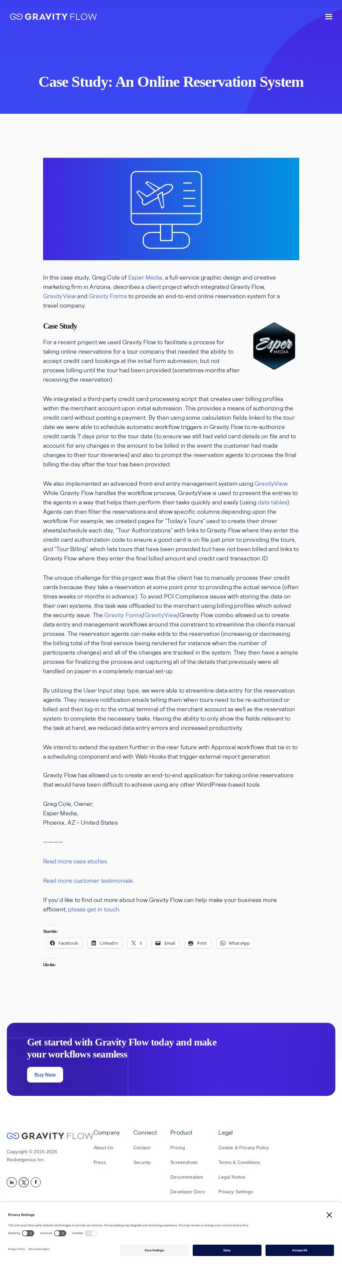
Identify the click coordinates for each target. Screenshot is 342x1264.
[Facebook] (37, 1182)
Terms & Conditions (239, 1162)
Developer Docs (187, 1191)
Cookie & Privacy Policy (243, 1147)
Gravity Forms (108, 297)
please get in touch (93, 910)
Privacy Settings (235, 1191)
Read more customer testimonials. (88, 881)
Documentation (186, 1177)
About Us (103, 1147)
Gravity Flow (53, 17)
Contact (141, 1147)
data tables (273, 503)
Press (100, 1162)
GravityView (59, 297)
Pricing (177, 1147)
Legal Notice (231, 1177)
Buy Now (45, 1075)
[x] (25, 1182)
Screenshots (183, 1162)
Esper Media (145, 278)
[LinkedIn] (13, 1182)
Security (142, 1162)
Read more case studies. (76, 862)
